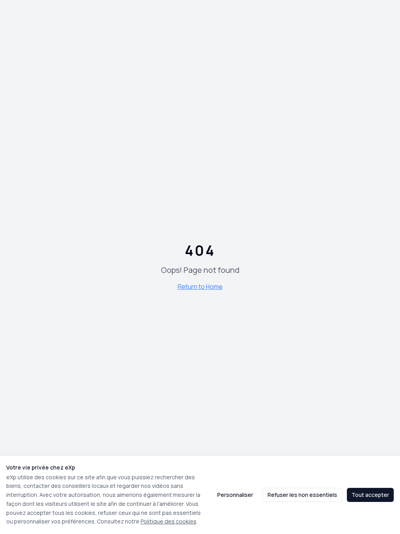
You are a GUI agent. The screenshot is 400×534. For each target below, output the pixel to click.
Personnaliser (235, 494)
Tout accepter (370, 494)
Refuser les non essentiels (302, 494)
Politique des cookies (168, 521)
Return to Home (200, 286)
